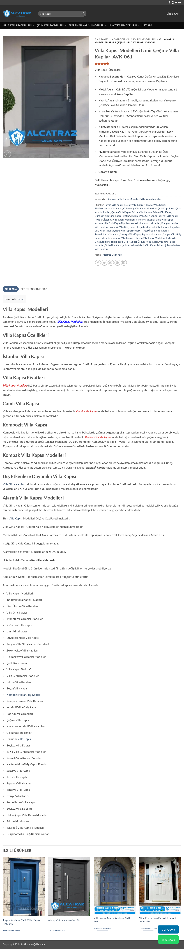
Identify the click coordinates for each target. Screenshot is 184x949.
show (20, 299)
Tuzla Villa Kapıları (127, 241)
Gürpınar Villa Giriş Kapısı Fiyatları (112, 215)
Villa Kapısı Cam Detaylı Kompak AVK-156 (157, 919)
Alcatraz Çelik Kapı (112, 254)
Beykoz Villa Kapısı (155, 204)
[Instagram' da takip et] (173, 2)
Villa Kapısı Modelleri (17, 25)
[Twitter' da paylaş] (104, 263)
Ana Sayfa (101, 39)
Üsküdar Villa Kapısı (148, 241)
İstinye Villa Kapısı (145, 219)
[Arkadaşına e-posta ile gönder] (111, 263)
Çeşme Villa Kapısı (121, 212)
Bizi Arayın (168, 929)
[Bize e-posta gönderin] (179, 2)
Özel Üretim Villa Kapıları (156, 230)
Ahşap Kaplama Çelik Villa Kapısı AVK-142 (21, 922)
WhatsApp (168, 939)
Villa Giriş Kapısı (113, 245)
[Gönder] (83, 14)
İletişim (147, 25)
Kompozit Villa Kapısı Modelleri (134, 39)
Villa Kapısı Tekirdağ (155, 245)
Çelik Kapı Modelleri (50, 25)
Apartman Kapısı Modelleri (86, 25)
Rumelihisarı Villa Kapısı (107, 234)
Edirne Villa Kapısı (162, 212)
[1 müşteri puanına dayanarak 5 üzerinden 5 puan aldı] (138, 63)
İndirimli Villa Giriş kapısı (144, 215)
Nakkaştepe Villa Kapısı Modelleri (124, 230)
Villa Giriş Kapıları (14, 484)
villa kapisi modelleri (133, 245)
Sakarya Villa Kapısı (130, 234)
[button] (172, 13)
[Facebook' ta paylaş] (98, 263)
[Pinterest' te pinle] (117, 263)
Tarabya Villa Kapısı (122, 238)
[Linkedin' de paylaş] (124, 263)
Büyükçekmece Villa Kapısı (108, 208)
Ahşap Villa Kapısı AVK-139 (64, 920)
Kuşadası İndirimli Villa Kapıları (153, 227)
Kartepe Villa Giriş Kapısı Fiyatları (112, 223)
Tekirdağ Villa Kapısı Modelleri (149, 238)
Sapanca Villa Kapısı (152, 234)
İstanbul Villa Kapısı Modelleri (119, 219)
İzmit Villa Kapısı (164, 219)
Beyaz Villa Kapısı (114, 204)
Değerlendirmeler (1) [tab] (34, 289)
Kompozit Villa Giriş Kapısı (122, 227)
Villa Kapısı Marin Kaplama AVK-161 (112, 919)
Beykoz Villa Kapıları (134, 204)
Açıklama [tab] (10, 289)
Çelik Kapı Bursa (166, 208)
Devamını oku (11, 930)
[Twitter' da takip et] (176, 2)
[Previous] (3, 898)
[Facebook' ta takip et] (169, 2)
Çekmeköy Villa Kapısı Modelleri (140, 208)
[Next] (181, 898)
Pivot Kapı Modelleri (123, 25)
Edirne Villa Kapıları (142, 212)
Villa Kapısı (15, 518)
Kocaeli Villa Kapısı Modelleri (145, 223)
